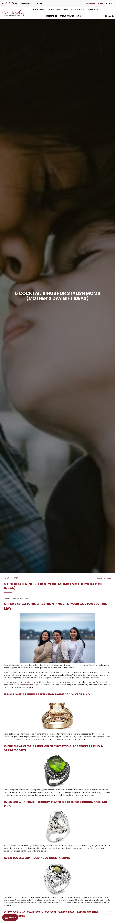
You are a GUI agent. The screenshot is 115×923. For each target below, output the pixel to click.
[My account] (109, 13)
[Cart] (113, 16)
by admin (7, 598)
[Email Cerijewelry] (16, 3)
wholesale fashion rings (27, 685)
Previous (101, 579)
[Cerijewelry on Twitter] (3, 3)
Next (109, 579)
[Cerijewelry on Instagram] (13, 3)
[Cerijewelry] (13, 13)
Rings (65, 10)
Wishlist (101, 3)
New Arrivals (38, 10)
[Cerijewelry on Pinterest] (9, 3)
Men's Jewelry (77, 10)
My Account (90, 3)
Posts (15, 578)
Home (6, 578)
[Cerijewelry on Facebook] (6, 3)
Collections (54, 10)
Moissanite (51, 16)
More (79, 16)
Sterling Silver (67, 16)
